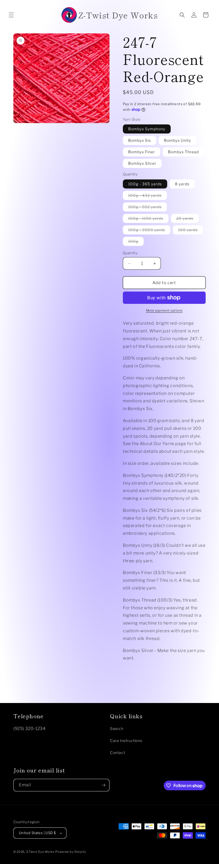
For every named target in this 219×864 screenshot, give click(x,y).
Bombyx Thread (183, 152)
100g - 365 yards (145, 184)
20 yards (187, 219)
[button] (11, 15)
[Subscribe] (103, 785)
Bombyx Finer (141, 152)
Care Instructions (126, 740)
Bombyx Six (139, 140)
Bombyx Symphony (146, 129)
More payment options (164, 310)
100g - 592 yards (147, 207)
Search (116, 728)
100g (136, 242)
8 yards (182, 184)
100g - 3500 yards (149, 230)
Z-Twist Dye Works (40, 852)
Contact (117, 752)
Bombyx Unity (177, 140)
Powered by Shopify (70, 852)
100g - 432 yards (147, 196)
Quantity (130, 253)
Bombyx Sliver (142, 163)
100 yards (190, 230)
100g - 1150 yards (148, 219)
